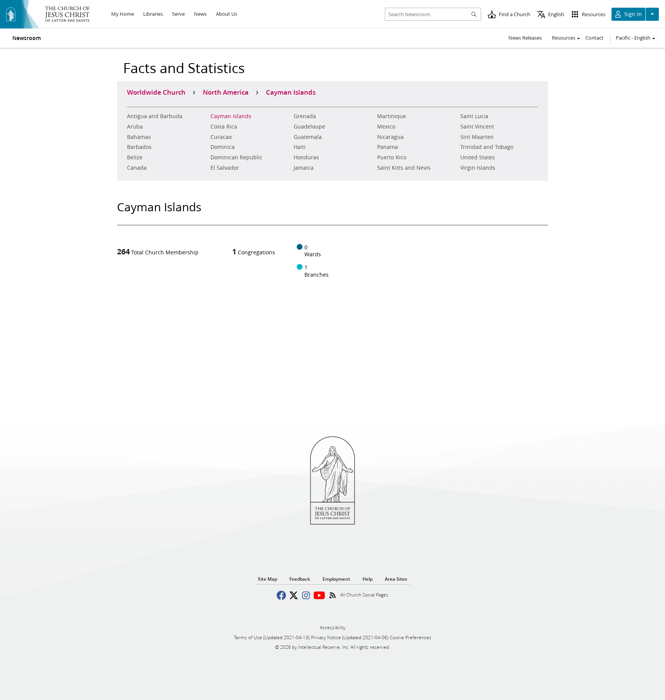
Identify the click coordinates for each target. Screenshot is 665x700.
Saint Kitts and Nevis (404, 168)
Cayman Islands (231, 116)
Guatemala (308, 137)
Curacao (221, 137)
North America (226, 92)
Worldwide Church (156, 92)
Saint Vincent (477, 126)
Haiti (300, 147)
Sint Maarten (477, 137)
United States (477, 157)
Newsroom (26, 38)
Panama (387, 147)
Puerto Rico (391, 157)
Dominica (223, 147)
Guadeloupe (309, 126)
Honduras (306, 157)
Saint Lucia (474, 116)
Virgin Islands (477, 168)
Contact (594, 37)
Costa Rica (224, 126)
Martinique (391, 116)
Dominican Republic (236, 157)
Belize (134, 157)
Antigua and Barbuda (154, 116)
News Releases (525, 37)
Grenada (305, 116)
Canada (137, 168)
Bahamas (139, 137)
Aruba (135, 126)
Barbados (139, 147)
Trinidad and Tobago (486, 147)
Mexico (386, 126)
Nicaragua (390, 137)
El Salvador (225, 168)
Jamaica (304, 168)
